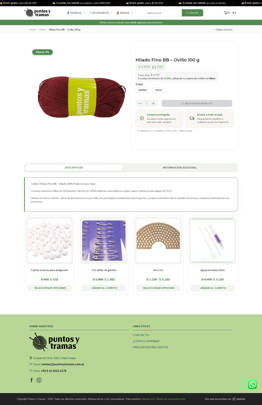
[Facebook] (31, 380)
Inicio (33, 29)
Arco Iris (158, 270)
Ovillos (42, 29)
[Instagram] (39, 380)
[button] (103, 288)
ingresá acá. (148, 399)
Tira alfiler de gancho (103, 270)
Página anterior (224, 29)
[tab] (74, 167)
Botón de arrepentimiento (171, 399)
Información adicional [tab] (180, 167)
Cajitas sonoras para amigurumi (49, 270)
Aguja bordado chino (212, 270)
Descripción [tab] (74, 167)
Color (139, 84)
